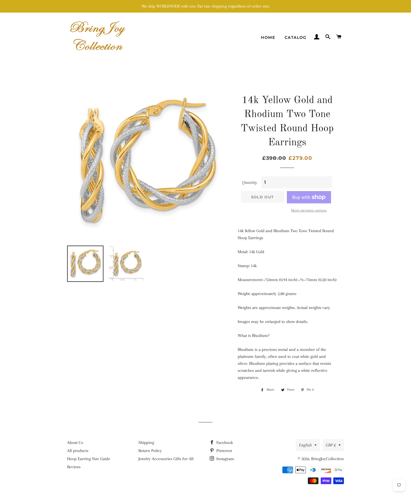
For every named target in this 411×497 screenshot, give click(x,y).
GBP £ (331, 445)
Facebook (224, 442)
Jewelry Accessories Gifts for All (165, 458)
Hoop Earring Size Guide (88, 458)
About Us (75, 442)
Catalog (296, 37)
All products (77, 450)
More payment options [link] (309, 210)
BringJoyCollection (327, 458)
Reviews (74, 466)
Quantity (249, 182)
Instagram (224, 458)
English (305, 445)
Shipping (146, 442)
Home (268, 37)
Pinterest (223, 450)
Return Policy (150, 450)
